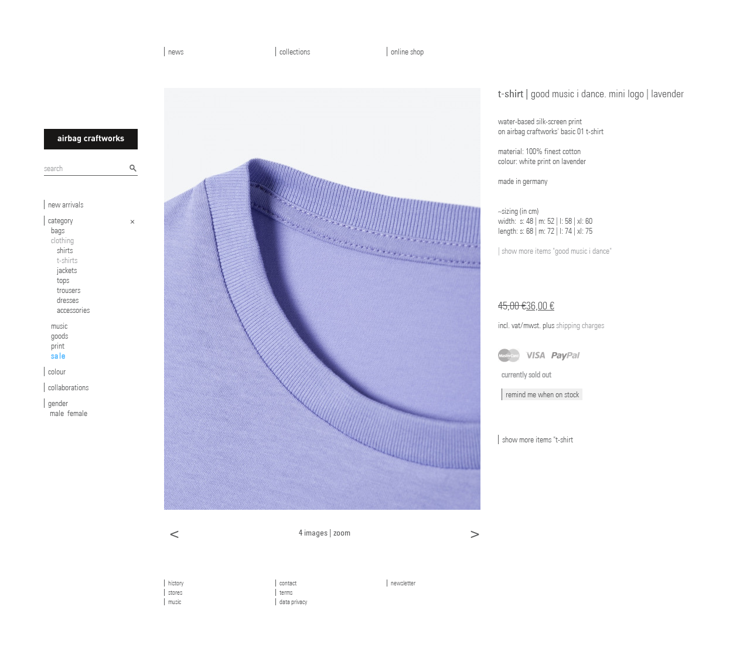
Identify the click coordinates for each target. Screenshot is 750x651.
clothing (62, 240)
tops (63, 280)
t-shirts (67, 260)
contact (287, 583)
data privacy (293, 601)
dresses (68, 300)
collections (294, 51)
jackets (67, 270)
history (175, 583)
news (175, 51)
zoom (341, 532)
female (77, 413)
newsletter (403, 583)
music (59, 325)
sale (58, 355)
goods (59, 335)
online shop (407, 51)
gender (58, 403)
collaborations (68, 387)
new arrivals (65, 204)
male (57, 413)
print (57, 345)
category (60, 220)
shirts (65, 250)
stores (175, 592)
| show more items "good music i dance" (555, 250)
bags (57, 230)
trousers (68, 290)
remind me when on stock (542, 394)
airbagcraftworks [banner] (91, 139)
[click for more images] (322, 298)
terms (285, 592)
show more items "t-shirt (537, 439)
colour (57, 371)
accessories (73, 310)
